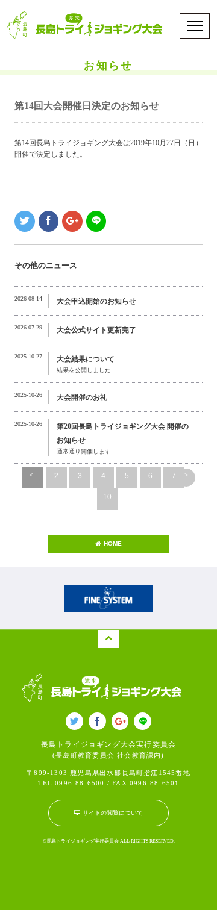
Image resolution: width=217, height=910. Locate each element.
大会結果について (86, 359)
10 (107, 497)
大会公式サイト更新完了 (96, 330)
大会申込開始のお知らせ (96, 301)
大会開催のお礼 (82, 397)
